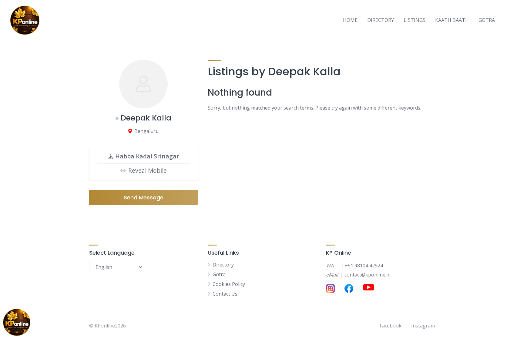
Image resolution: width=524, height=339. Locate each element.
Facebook (390, 325)
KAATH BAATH (452, 20)
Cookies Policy (229, 284)
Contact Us (225, 293)
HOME (350, 20)
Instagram (423, 325)
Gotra (219, 274)
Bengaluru (146, 131)
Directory (223, 264)
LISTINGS (414, 20)
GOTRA (487, 20)
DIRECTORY (380, 20)
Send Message (143, 197)
